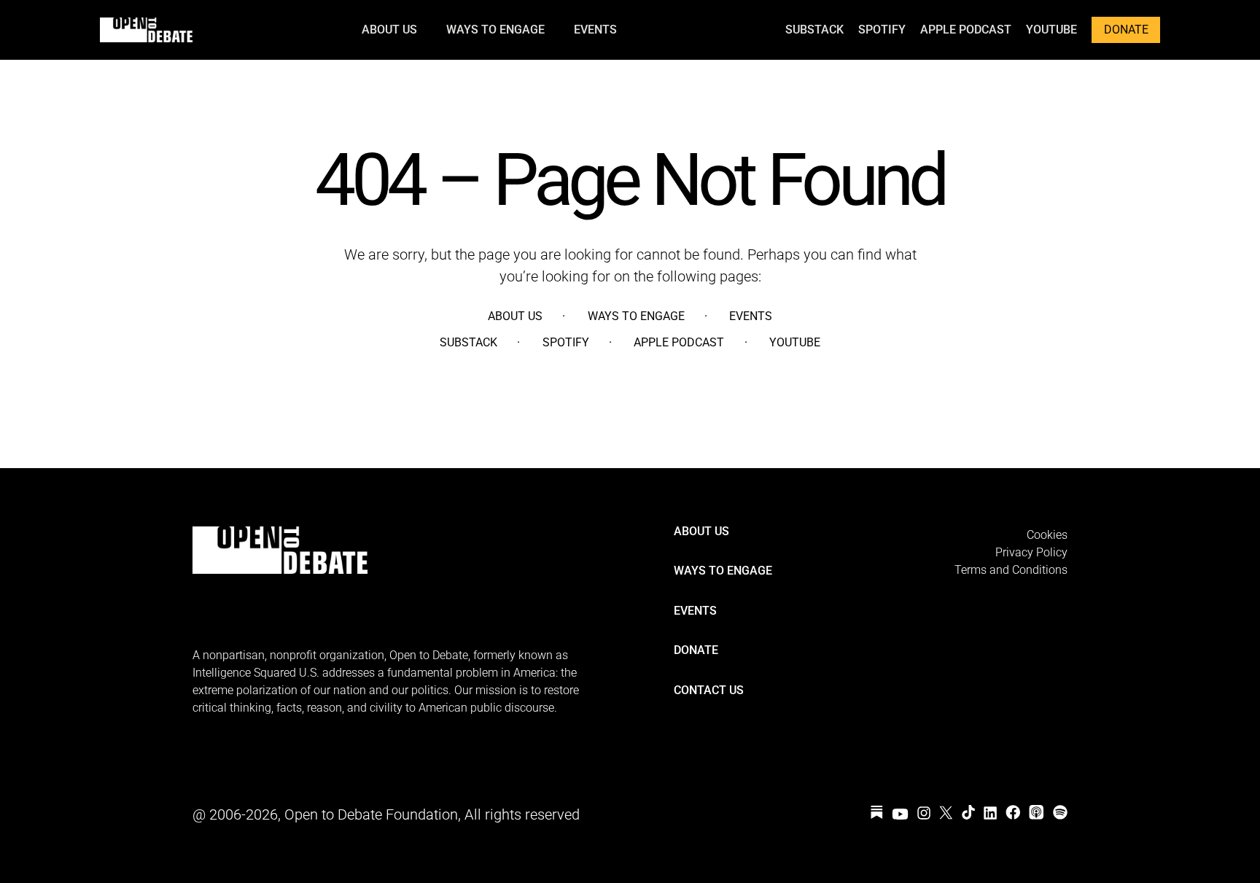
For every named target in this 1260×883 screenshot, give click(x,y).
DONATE (1126, 29)
